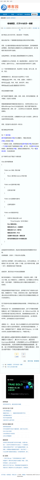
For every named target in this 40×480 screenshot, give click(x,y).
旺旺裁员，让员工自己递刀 (10, 463)
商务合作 (14, 474)
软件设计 (34, 14)
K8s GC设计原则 (7, 431)
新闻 (5, 1)
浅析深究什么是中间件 (8, 420)
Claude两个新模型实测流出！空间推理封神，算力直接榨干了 (18, 451)
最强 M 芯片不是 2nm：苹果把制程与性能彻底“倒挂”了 (16, 465)
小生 (5, 28)
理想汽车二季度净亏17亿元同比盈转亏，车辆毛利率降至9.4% (18, 467)
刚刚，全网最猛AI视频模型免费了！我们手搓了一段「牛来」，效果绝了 (21, 449)
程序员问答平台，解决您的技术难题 (12, 404)
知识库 (5, 14)
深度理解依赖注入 (7, 415)
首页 (1, 1)
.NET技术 (20, 14)
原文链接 (35, 28)
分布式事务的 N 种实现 (9, 433)
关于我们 (3, 474)
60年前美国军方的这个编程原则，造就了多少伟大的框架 (17, 429)
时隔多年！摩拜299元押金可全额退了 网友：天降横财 (16, 460)
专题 (12, 14)
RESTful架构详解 (7, 417)
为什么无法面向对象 (12, 366)
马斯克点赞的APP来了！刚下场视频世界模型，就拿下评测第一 (18, 447)
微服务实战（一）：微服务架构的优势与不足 (14, 413)
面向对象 (30, 361)
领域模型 (36, 361)
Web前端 (27, 14)
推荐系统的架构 (7, 426)
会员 (11, 1)
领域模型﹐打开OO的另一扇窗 (20, 23)
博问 (8, 1)
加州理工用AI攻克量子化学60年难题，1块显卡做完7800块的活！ (19, 442)
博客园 (23, 474)
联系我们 (9, 474)
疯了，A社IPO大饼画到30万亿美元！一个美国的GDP (16, 444)
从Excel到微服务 (7, 436)
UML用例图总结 (7, 410)
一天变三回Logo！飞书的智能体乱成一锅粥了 (14, 458)
